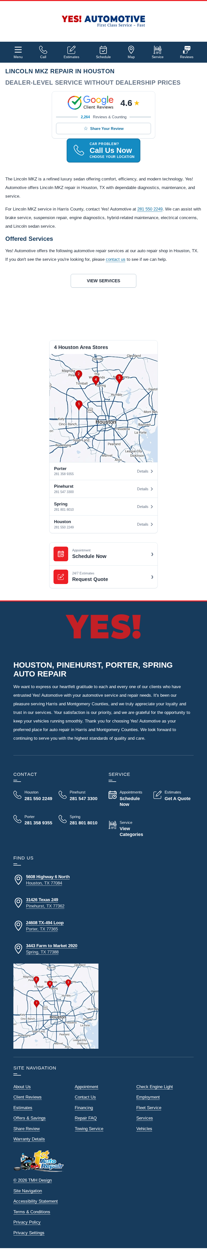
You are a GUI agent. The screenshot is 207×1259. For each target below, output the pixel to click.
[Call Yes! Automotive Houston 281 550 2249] (33, 795)
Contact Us (85, 1097)
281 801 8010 (64, 509)
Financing (84, 1107)
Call (43, 57)
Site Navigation (27, 1190)
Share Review (26, 1128)
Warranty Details (29, 1139)
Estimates (71, 57)
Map (131, 57)
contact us (115, 259)
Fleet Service (148, 1107)
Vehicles (144, 1128)
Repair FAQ (86, 1118)
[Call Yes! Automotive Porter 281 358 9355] (33, 820)
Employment (148, 1097)
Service (158, 57)
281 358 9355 (64, 474)
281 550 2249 (150, 209)
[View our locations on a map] (55, 1006)
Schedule (103, 57)
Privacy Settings (28, 1232)
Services (144, 1118)
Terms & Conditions (31, 1211)
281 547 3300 (64, 492)
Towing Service (89, 1128)
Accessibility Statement (35, 1201)
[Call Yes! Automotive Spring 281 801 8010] (78, 824)
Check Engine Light (154, 1086)
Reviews (186, 57)
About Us (22, 1086)
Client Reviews (27, 1097)
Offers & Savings (29, 1118)
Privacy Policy (27, 1222)
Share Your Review (107, 128)
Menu (18, 57)
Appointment (86, 1086)
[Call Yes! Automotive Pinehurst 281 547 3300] (78, 795)
